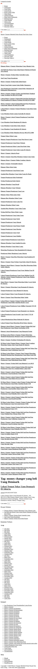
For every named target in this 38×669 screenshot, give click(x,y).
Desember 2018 (8, 589)
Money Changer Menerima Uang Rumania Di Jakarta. (17, 287)
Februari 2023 (8, 546)
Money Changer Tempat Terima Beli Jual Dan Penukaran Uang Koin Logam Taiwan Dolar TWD (18, 453)
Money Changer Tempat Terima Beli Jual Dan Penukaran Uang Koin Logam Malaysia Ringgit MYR (18, 468)
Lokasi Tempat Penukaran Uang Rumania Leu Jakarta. (17, 311)
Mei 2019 (7, 582)
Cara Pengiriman (9, 23)
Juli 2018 (6, 595)
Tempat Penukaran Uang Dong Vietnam (13, 143)
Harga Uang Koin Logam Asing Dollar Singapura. (16, 85)
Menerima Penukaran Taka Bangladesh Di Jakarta (16, 250)
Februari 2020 (8, 573)
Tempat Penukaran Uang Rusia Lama (12, 170)
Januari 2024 (7, 538)
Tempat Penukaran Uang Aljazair (11, 222)
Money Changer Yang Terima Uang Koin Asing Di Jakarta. (18, 262)
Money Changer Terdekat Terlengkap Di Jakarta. (16, 340)
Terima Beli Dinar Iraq (10, 646)
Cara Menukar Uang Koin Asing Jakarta (13, 125)
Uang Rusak (7, 11)
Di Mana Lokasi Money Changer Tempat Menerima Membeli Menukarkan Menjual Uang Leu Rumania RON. (18, 335)
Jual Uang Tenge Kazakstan (9, 78)
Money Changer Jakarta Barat (12, 629)
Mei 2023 (7, 541)
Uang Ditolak (8, 20)
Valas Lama (7, 22)
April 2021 (7, 560)
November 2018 (8, 590)
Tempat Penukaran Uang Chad (10, 232)
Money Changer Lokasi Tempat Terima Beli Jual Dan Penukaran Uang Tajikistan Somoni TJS (17, 418)
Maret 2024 (7, 535)
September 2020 (8, 570)
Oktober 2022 (8, 551)
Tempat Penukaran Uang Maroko (11, 229)
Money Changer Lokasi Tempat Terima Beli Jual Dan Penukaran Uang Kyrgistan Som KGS (17, 423)
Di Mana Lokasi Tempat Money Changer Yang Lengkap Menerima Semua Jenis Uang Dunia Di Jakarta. (18, 344)
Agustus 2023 (8, 540)
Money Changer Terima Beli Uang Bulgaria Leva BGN (17, 363)
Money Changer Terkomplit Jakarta (12, 163)
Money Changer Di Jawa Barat (13, 618)
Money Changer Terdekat (11, 637)
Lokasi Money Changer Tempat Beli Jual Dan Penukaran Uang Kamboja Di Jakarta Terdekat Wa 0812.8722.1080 (18, 99)
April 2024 (7, 533)
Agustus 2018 (8, 593)
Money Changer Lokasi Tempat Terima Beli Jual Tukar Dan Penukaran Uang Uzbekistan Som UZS (19, 349)
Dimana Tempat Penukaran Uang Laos (12, 191)
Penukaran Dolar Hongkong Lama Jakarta (14, 253)
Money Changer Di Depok (11, 616)
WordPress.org (8, 663)
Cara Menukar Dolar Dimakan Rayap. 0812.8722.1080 (17, 132)
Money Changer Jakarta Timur (12, 634)
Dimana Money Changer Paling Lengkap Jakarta (16, 160)
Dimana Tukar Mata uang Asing (10, 194)
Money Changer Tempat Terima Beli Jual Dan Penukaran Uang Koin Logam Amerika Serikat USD (18, 458)
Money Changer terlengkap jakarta (14, 640)
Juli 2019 (6, 579)
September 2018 (8, 592)
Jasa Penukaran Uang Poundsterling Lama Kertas (18, 605)
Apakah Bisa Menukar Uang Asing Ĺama (13, 208)
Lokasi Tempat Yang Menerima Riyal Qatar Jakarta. (16, 323)
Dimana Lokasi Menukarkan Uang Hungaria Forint (16, 331)
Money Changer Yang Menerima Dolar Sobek (14, 297)
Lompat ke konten (6, 1)
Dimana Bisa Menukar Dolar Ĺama (11, 198)
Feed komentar (8, 661)
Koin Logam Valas (9, 12)
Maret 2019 (7, 586)
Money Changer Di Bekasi (11, 613)
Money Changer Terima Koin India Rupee (13, 81)
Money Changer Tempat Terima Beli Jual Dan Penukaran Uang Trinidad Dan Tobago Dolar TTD (18, 413)
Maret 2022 (7, 557)
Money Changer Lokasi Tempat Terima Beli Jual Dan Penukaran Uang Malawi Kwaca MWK (17, 377)
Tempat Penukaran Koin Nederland (11, 177)
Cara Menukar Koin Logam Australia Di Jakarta (15, 113)
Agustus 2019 (8, 578)
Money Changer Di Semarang (12, 623)
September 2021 (8, 559)
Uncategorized (8, 651)
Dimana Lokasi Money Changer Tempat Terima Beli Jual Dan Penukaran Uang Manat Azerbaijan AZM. (18, 327)
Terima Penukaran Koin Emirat (10, 181)
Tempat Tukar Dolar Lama (9, 136)
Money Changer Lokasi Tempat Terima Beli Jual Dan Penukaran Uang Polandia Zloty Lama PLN (17, 392)
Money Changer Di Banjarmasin (13, 610)
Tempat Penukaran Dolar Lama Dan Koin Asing (15, 146)
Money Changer (8, 607)
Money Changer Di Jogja (11, 619)
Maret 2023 (7, 544)
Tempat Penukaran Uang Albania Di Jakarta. (14, 290)
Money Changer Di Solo (11, 624)
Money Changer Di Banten (11, 611)
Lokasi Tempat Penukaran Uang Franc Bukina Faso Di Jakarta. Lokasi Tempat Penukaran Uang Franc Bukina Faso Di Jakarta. (18, 277)
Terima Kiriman (8, 15)
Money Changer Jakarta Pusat (10, 153)
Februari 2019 (8, 587)
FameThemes (21, 667)
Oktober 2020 (8, 568)
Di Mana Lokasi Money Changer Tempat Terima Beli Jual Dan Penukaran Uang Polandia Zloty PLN (18, 428)
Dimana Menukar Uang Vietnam (11, 188)
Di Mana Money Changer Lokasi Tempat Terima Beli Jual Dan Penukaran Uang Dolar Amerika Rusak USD (18, 382)
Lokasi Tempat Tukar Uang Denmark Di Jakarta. (16, 294)
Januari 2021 (7, 565)
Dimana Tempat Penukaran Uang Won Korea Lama (16, 139)
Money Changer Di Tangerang (12, 627)
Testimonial (7, 7)
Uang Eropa (7, 648)
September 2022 (8, 552)
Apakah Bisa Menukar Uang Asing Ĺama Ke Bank (16, 174)
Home (6, 6)
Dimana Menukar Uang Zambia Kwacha (13, 243)
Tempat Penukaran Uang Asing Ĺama (12, 215)
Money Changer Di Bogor (11, 615)
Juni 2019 (7, 581)
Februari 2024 (8, 536)
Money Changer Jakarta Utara (12, 635)
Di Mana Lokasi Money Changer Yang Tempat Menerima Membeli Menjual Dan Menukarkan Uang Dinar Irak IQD (18, 354)
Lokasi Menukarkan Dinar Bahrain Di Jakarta (15, 319)
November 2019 (8, 576)
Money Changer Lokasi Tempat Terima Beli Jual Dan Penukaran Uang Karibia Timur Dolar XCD (17, 387)
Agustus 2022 (8, 554)
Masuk (6, 658)
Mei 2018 (7, 597)
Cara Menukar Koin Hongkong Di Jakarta (14, 122)
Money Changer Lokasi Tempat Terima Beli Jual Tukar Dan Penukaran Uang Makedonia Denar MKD (19, 359)
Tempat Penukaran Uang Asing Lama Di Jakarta (15, 150)
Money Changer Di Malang (12, 621)
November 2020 (8, 567)
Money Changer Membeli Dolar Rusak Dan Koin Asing (16, 34)
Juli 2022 (6, 555)
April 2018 (7, 598)
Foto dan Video (8, 25)
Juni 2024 (7, 530)
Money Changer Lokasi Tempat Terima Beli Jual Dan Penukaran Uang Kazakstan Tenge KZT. (17, 372)
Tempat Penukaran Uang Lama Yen (11, 201)
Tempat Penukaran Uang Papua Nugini (13, 226)
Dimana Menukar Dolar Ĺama (10, 205)
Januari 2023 (7, 548)
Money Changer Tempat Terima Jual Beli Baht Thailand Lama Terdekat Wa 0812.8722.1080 (18, 94)
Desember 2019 (8, 574)
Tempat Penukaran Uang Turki (10, 219)
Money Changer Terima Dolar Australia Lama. (15, 75)
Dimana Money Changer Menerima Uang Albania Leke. (18, 66)
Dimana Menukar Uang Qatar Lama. (12, 246)
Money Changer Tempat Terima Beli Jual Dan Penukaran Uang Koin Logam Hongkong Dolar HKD (18, 448)
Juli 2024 (6, 529)
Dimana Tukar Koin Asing (9, 167)
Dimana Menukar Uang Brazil (10, 184)
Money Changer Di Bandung (12, 608)
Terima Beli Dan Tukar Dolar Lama (11, 212)
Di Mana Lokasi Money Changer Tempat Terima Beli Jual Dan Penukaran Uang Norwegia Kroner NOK (18, 403)
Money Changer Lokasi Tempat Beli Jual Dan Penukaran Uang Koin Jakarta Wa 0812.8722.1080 (18, 104)
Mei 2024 (7, 532)
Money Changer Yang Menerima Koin (15, 642)
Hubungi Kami (8, 18)
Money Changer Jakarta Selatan (13, 632)
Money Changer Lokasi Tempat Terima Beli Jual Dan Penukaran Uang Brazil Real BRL (17, 397)
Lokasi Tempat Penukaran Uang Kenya (13, 239)
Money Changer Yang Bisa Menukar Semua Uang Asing (18, 156)
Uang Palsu (7, 9)
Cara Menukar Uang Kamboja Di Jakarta (13, 129)
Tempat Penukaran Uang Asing (13, 645)
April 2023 (7, 543)
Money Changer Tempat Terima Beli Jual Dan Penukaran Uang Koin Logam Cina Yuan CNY (18, 463)
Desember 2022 (8, 549)
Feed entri (7, 659)
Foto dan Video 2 (9, 26)
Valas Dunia (7, 14)
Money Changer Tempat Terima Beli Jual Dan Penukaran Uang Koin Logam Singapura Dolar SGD (18, 473)
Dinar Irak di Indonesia (10, 17)
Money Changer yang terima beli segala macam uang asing (20, 643)
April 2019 (7, 584)
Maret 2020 (7, 571)
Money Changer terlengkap (12, 638)
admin (2, 492)
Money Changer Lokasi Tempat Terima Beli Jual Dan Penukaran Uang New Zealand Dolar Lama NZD (17, 367)
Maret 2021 (7, 562)
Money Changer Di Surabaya (12, 626)
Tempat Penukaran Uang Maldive (11, 236)
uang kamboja (8, 649)
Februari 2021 (8, 563)
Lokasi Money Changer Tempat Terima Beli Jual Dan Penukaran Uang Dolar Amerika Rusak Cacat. (17, 301)
